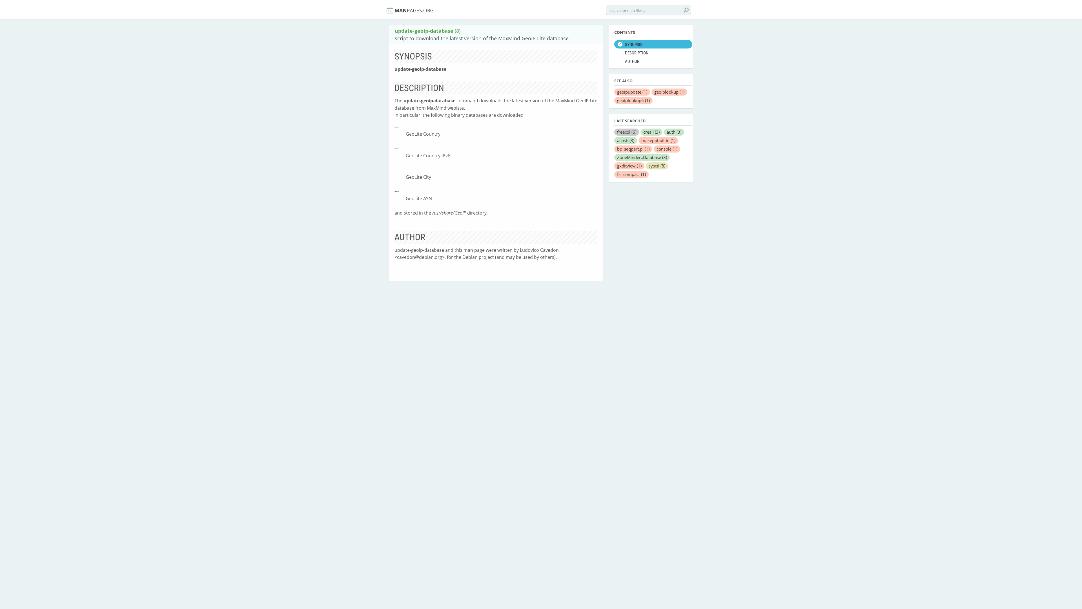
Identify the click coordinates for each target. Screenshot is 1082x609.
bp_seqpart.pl (633, 149)
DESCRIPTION (636, 53)
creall (651, 132)
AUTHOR (632, 61)
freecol (626, 132)
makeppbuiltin (658, 140)
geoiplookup (669, 92)
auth (674, 132)
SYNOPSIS (633, 44)
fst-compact (631, 174)
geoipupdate (632, 92)
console (667, 149)
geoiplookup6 (633, 100)
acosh (625, 140)
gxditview (629, 166)
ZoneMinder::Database (642, 157)
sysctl (657, 166)
